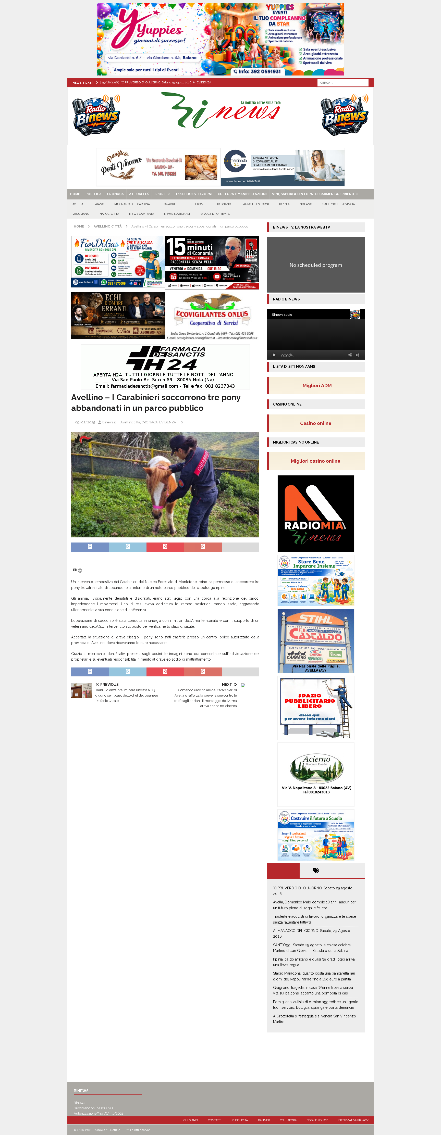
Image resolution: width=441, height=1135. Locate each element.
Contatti (215, 1120)
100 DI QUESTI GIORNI (194, 194)
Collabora (288, 1120)
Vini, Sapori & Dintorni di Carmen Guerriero (313, 194)
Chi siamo (190, 1120)
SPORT (160, 194)
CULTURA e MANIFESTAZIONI (242, 194)
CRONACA (115, 194)
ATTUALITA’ (139, 194)
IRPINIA (284, 204)
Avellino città (130, 422)
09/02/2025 (85, 422)
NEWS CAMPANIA (141, 214)
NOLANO (306, 204)
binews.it (109, 422)
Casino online (317, 423)
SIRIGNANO (223, 204)
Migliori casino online (317, 461)
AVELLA (77, 204)
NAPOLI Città (109, 214)
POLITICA (93, 194)
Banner (264, 1120)
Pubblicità (240, 1120)
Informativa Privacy (353, 1120)
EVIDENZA (167, 422)
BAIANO (98, 204)
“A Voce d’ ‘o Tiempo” (215, 214)
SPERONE (198, 204)
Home (75, 194)
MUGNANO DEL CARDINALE (133, 204)
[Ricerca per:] (343, 82)
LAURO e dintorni (255, 204)
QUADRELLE (172, 204)
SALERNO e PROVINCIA (338, 204)
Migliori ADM (317, 385)
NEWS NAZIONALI (177, 214)
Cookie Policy (317, 1120)
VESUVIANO (80, 214)
